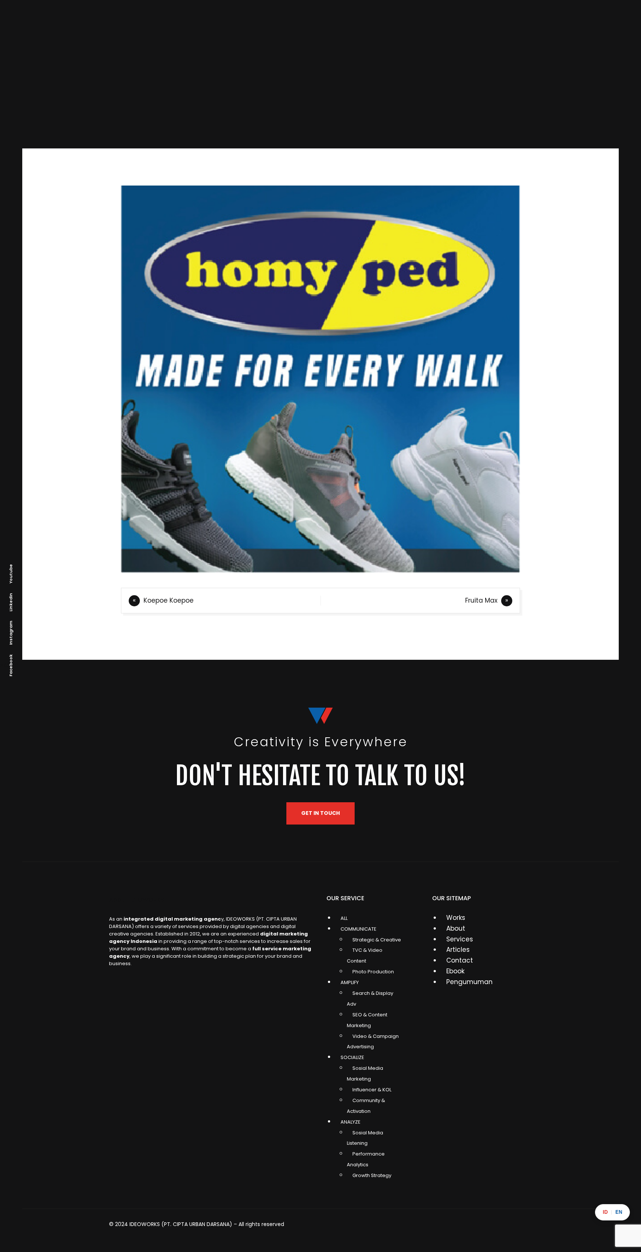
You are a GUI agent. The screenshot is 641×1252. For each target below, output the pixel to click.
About (455, 928)
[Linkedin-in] (416, 1229)
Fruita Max (481, 600)
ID (605, 1212)
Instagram (11, 633)
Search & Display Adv (370, 998)
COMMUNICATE (359, 929)
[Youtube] (522, 1229)
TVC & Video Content (364, 955)
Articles (458, 949)
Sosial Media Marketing (365, 1073)
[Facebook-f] (469, 1229)
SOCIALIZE (352, 1057)
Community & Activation (366, 1106)
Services (459, 939)
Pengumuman (469, 981)
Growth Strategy (371, 1175)
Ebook (455, 971)
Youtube (11, 574)
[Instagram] (363, 1229)
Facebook (11, 665)
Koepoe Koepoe (169, 600)
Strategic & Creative (376, 939)
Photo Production (373, 971)
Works (455, 917)
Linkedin (11, 602)
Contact (459, 960)
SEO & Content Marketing (367, 1020)
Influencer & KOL (371, 1089)
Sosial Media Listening (365, 1138)
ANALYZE (351, 1121)
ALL (344, 918)
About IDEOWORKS (136, 899)
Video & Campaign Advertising (373, 1042)
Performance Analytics (366, 1159)
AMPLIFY (350, 982)
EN (618, 1212)
